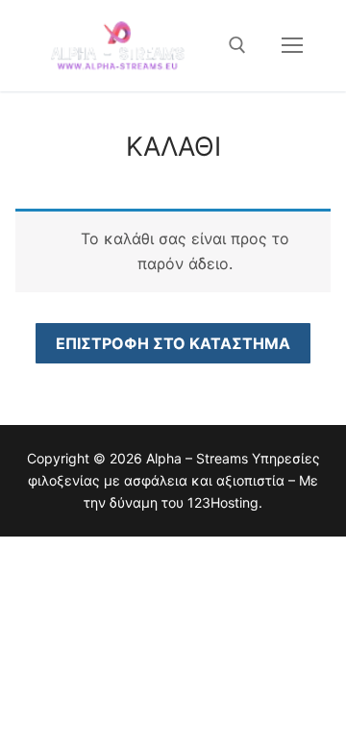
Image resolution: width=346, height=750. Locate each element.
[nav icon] (292, 45)
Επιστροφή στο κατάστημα (173, 343)
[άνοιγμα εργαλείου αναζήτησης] (237, 45)
